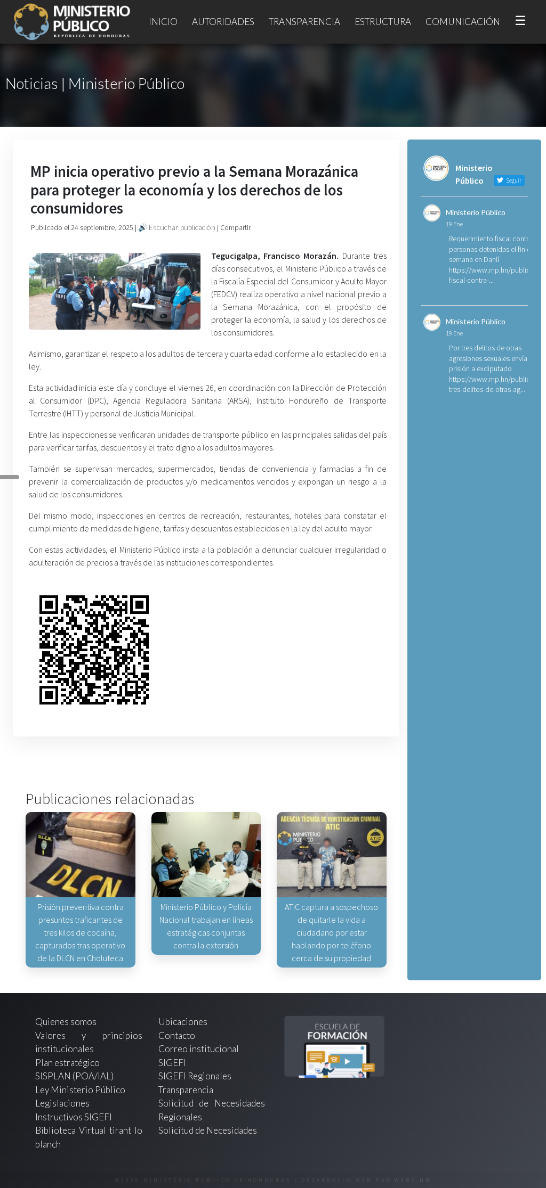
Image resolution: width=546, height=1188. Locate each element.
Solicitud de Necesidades (207, 1130)
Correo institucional (198, 1048)
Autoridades (223, 21)
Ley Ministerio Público (80, 1089)
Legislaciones (62, 1103)
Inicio (163, 21)
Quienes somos (66, 1021)
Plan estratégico (68, 1062)
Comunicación (462, 21)
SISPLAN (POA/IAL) (74, 1076)
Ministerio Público (475, 212)
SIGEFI (172, 1062)
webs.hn (413, 1180)
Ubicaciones (182, 1021)
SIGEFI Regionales (194, 1076)
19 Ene (454, 224)
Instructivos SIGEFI (73, 1117)
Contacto (176, 1035)
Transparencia (304, 21)
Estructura (383, 21)
